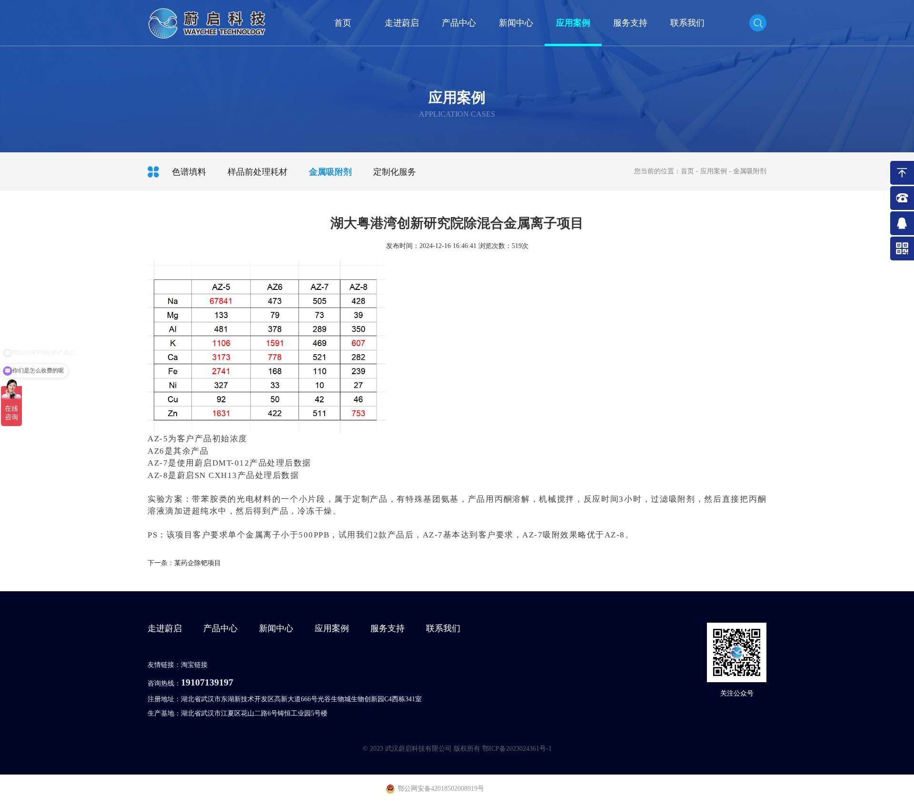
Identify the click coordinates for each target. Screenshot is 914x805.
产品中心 (459, 23)
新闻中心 (516, 23)
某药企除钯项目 (197, 562)
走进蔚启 (402, 23)
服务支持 (630, 23)
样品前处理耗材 (258, 172)
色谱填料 (189, 172)
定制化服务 (394, 172)
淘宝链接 (194, 664)
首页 (342, 23)
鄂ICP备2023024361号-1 (517, 748)
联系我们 (687, 23)
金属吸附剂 (330, 172)
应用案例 (573, 23)
